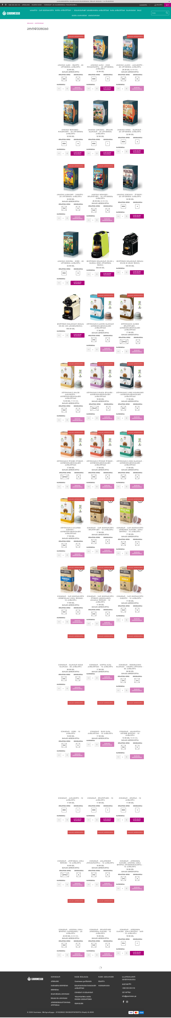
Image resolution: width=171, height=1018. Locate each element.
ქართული (144, 5)
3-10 (77, 678)
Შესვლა (160, 5)
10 (78, 79)
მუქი (64, 79)
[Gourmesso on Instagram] (6, 5)
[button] (64, 10)
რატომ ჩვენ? (37, 5)
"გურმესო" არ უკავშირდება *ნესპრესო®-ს (60, 5)
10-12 (137, 680)
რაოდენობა (61, 84)
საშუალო (124, 341)
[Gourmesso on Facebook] (2, 5)
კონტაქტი (26, 5)
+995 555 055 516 (14, 5)
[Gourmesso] (11, 13)
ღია (123, 543)
